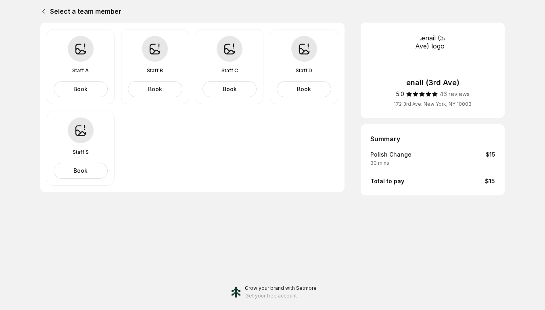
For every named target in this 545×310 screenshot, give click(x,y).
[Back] (42, 11)
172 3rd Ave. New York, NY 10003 (433, 104)
